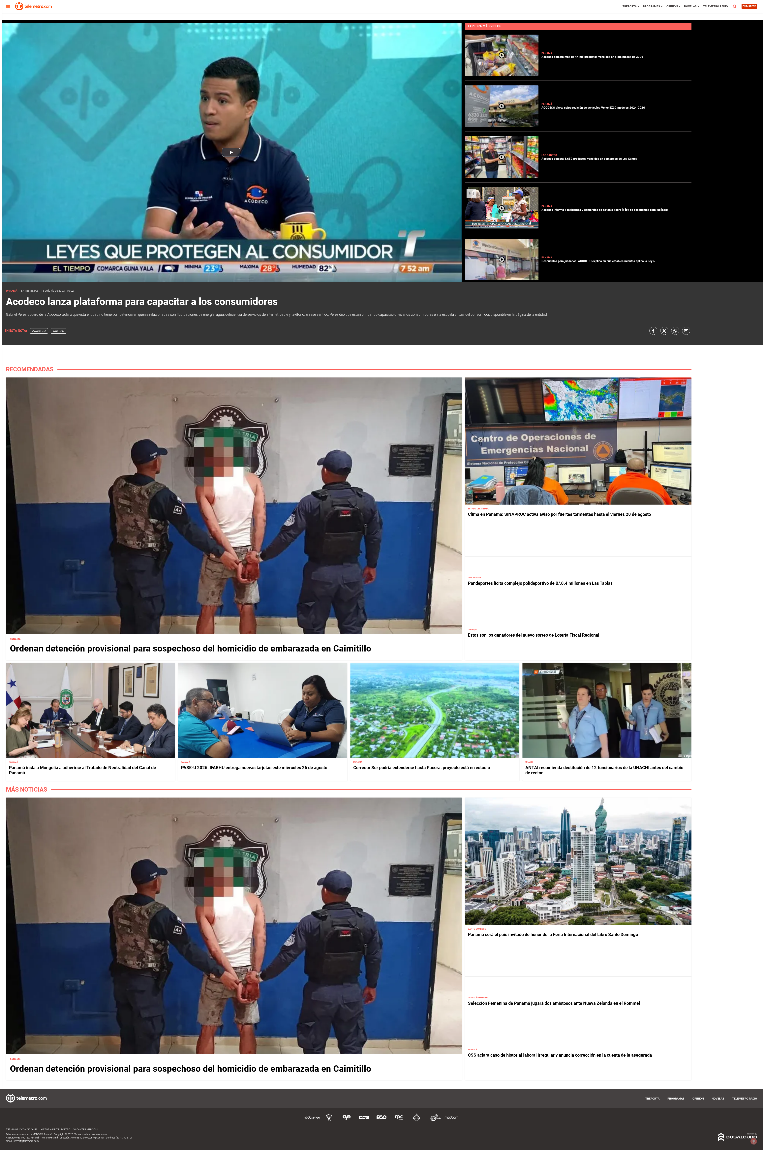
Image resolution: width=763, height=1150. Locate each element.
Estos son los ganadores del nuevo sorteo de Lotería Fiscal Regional (533, 634)
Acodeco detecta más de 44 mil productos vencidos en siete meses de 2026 (592, 57)
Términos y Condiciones (22, 1129)
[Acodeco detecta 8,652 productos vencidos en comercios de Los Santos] (501, 176)
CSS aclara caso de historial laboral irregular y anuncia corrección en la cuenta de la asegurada (560, 1055)
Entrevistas (29, 290)
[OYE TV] (346, 1120)
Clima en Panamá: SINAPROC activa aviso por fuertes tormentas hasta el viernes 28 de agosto (559, 514)
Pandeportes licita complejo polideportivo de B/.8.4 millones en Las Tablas (540, 583)
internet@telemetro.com (26, 1141)
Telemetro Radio (715, 6)
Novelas (690, 6)
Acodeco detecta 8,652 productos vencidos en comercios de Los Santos (589, 159)
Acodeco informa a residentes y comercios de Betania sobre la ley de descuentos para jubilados (604, 210)
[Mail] (686, 331)
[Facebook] (653, 331)
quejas (58, 331)
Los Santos (549, 155)
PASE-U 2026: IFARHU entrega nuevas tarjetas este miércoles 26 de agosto (254, 767)
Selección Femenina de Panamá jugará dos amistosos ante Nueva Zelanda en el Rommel (554, 1003)
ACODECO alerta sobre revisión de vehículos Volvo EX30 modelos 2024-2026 (593, 107)
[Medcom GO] (311, 1120)
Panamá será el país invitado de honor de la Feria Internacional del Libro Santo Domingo (553, 934)
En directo (749, 6)
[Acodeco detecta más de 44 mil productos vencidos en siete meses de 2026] (501, 74)
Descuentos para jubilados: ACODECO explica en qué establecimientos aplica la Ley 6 (598, 261)
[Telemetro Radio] (434, 1120)
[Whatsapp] (675, 331)
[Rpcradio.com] (399, 1120)
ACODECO (39, 331)
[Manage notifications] (753, 1141)
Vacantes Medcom (85, 1129)
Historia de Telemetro (55, 1129)
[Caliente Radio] (416, 1120)
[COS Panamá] (364, 1120)
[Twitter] (664, 331)
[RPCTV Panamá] (329, 1120)
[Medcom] (451, 1120)
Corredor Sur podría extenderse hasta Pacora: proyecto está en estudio (421, 767)
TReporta (630, 6)
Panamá (546, 53)
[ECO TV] (381, 1120)
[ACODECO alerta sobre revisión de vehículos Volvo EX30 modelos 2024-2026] (501, 125)
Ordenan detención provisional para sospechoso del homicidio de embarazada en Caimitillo (190, 648)
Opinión (672, 6)
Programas (651, 6)
